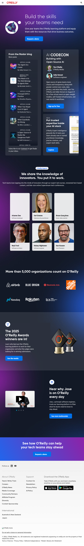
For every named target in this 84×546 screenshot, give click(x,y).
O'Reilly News (7, 487)
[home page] (12, 2)
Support (30, 476)
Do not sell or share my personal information (16, 532)
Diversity (5, 500)
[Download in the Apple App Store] (50, 489)
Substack (24, 148)
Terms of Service (7, 541)
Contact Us (30, 481)
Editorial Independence (32, 541)
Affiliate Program (8, 497)
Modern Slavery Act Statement (51, 541)
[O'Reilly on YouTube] (15, 466)
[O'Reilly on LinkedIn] (12, 466)
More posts (13, 57)
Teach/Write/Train (9, 481)
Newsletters (30, 484)
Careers (5, 484)
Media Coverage (8, 491)
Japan (4, 518)
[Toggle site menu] (2, 2)
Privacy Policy (31, 487)
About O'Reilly (8, 476)
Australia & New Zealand (11, 515)
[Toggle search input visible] (81, 2)
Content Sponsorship (10, 504)
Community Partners (10, 494)
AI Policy (29, 491)
